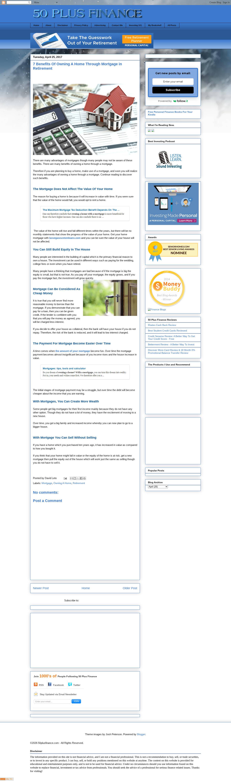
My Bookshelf (154, 25)
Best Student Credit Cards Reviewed (167, 330)
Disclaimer (62, 25)
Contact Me (117, 25)
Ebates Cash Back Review (162, 325)
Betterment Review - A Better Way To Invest (171, 344)
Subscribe (173, 90)
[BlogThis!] (74, 478)
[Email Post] (64, 478)
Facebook (58, 685)
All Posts (172, 25)
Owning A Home (62, 483)
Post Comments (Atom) (92, 600)
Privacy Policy (81, 25)
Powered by (165, 101)
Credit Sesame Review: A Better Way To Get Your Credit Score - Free (171, 337)
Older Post (130, 588)
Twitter (76, 685)
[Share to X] (78, 478)
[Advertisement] (72, 78)
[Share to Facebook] (81, 478)
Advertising (100, 25)
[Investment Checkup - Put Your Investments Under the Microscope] (91, 47)
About (48, 25)
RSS (41, 685)
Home (36, 25)
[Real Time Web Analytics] (7, 779)
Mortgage (47, 483)
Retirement (79, 483)
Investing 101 (135, 25)
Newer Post (41, 588)
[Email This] (71, 478)
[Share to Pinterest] (84, 478)
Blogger (141, 734)
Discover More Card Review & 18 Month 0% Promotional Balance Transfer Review (171, 351)
